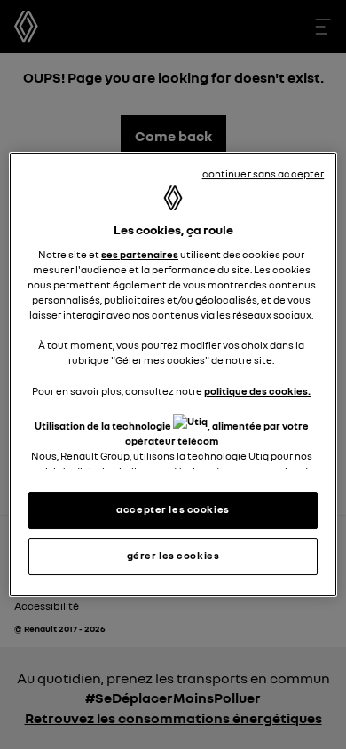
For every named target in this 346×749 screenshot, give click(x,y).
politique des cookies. (257, 391)
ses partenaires (139, 254)
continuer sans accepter (263, 174)
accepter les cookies (172, 509)
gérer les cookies (173, 555)
